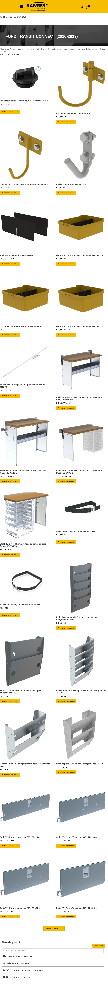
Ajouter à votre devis (10, 112)
